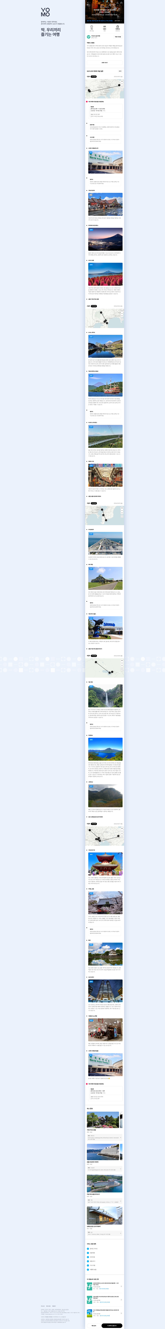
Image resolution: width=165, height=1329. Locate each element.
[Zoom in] (122, 81)
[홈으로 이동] (121, 3)
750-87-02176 (65, 1309)
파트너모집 (48, 1306)
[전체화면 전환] (122, 89)
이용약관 (42, 1317)
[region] (104, 88)
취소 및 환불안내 (62, 1317)
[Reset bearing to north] (122, 86)
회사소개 (42, 1306)
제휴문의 (54, 1306)
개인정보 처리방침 (48, 1317)
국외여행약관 (55, 1317)
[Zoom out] (122, 84)
